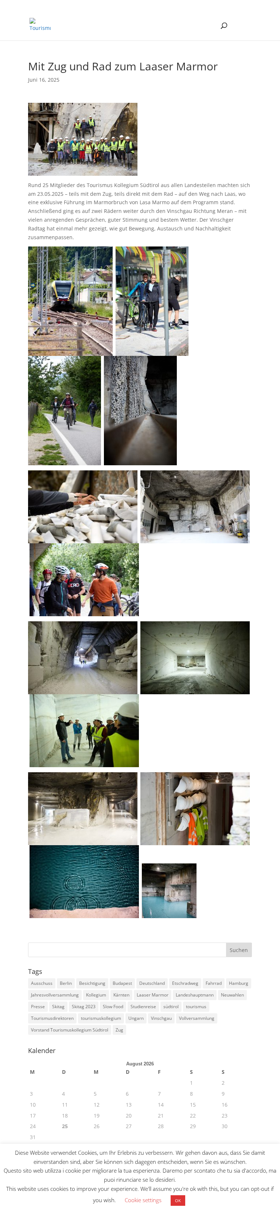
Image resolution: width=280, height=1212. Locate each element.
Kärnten (121, 995)
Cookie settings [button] (143, 1200)
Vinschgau (161, 1018)
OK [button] (178, 1200)
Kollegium (96, 995)
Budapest (122, 983)
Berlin (66, 983)
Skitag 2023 (84, 1006)
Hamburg (238, 983)
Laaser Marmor (152, 995)
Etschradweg (185, 983)
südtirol (171, 1006)
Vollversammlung (196, 1018)
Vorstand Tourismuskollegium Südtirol (69, 1030)
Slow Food (113, 1006)
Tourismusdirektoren (52, 1018)
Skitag (58, 1006)
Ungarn (136, 1018)
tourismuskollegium (101, 1018)
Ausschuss (41, 983)
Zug (119, 1030)
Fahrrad (214, 983)
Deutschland (152, 983)
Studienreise (143, 1006)
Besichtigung (92, 983)
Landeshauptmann (195, 995)
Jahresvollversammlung (55, 995)
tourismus (196, 1006)
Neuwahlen (232, 995)
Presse (38, 1006)
